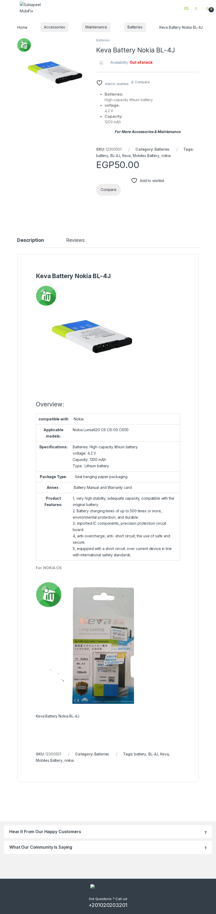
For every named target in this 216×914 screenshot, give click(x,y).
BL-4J (115, 155)
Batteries (135, 27)
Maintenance (96, 27)
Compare (142, 82)
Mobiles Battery (146, 155)
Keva (126, 155)
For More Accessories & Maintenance (147, 131)
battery (102, 155)
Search (187, 8)
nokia (166, 155)
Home (22, 27)
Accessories (54, 27)
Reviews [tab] (75, 240)
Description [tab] (30, 240)
